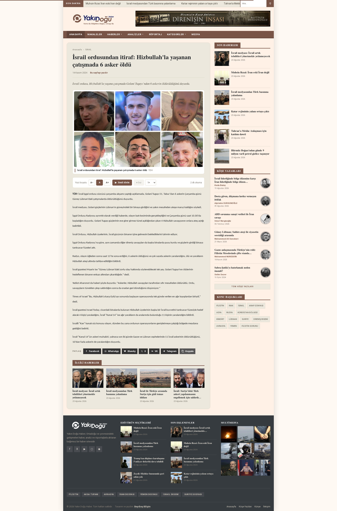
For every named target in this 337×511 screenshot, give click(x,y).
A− (91, 182)
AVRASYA (220, 326)
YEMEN (233, 326)
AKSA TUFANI (91, 494)
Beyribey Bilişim (142, 506)
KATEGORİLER (176, 34)
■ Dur (138, 182)
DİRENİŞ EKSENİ (260, 319)
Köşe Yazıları (245, 506)
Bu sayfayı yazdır (99, 72)
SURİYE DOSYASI (193, 494)
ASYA (219, 312)
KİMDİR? (220, 319)
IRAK (231, 305)
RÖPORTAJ (155, 34)
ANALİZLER (136, 34)
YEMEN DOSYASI (149, 494)
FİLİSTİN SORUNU (250, 326)
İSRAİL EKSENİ (171, 494)
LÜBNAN (233, 319)
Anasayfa (77, 49)
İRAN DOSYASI (126, 494)
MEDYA (195, 34)
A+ (107, 182)
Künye (257, 506)
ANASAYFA (75, 34)
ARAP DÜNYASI (256, 305)
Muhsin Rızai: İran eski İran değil (98, 3)
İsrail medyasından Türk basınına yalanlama (145, 3)
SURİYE (245, 319)
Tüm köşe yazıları (242, 286)
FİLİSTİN (220, 305)
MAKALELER (94, 34)
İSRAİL (88, 49)
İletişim (266, 506)
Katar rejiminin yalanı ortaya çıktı (194, 3)
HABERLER (114, 34)
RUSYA (229, 312)
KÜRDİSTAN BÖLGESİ (247, 312)
